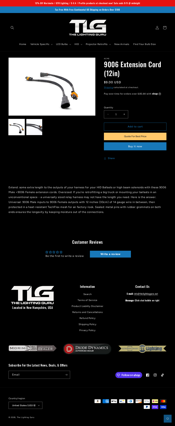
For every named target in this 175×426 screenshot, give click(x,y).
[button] (12, 27)
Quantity (108, 107)
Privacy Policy (87, 330)
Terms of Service (87, 300)
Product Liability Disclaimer (87, 306)
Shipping (108, 87)
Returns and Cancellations (87, 312)
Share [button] (111, 158)
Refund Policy (87, 318)
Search (87, 294)
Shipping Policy (88, 324)
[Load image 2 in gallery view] (34, 127)
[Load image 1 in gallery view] (17, 127)
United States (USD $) (24, 405)
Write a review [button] (110, 254)
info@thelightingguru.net (146, 293)
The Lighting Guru (25, 417)
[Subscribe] (66, 375)
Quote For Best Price (135, 136)
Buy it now (135, 146)
